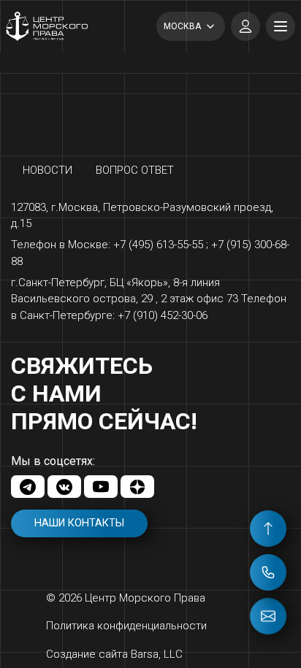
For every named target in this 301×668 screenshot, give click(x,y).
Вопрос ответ (135, 170)
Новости (47, 170)
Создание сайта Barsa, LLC (114, 654)
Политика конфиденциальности (126, 625)
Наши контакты (79, 523)
